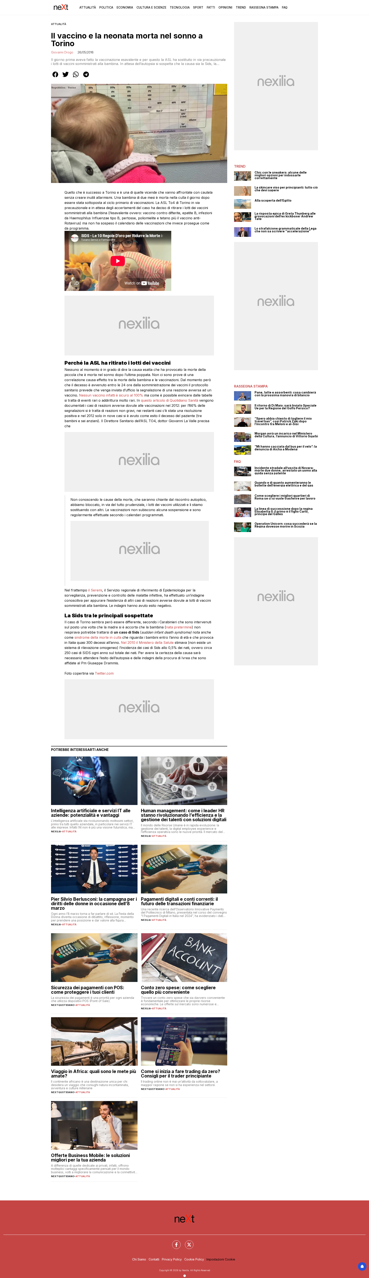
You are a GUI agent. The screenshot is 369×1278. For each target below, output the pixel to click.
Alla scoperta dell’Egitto (273, 200)
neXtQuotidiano (62, 1005)
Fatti (211, 7)
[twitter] (65, 77)
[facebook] (55, 77)
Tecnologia (180, 7)
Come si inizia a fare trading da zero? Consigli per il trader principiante (180, 1073)
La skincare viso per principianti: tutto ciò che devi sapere (286, 189)
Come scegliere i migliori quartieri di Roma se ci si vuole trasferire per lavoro (285, 497)
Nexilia (56, 831)
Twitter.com (104, 673)
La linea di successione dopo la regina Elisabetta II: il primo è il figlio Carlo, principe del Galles (284, 511)
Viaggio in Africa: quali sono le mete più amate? (93, 1073)
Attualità (87, 7)
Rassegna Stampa (263, 7)
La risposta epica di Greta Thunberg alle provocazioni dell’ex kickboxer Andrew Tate (285, 216)
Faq (284, 7)
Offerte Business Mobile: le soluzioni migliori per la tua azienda (90, 1157)
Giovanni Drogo (62, 52)
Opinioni (225, 7)
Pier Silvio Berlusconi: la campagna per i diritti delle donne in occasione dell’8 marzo (94, 903)
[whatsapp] (76, 77)
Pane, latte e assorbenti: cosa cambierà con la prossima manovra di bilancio (285, 394)
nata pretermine (179, 627)
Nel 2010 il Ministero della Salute (147, 642)
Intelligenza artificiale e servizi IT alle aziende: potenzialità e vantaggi (90, 812)
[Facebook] (174, 1242)
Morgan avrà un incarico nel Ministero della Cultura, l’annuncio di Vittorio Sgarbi (286, 435)
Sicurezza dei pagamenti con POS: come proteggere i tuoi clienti (87, 989)
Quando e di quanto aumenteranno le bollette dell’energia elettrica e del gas (284, 484)
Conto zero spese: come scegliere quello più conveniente (178, 989)
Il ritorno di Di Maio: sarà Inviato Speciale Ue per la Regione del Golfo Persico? (285, 407)
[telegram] (86, 77)
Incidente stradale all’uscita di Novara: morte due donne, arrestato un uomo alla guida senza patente (286, 471)
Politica (106, 7)
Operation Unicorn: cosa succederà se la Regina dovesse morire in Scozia (286, 525)
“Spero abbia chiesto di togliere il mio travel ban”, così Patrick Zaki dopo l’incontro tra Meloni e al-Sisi (283, 421)
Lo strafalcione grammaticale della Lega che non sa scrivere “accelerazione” (285, 230)
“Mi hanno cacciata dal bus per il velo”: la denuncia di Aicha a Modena (286, 448)
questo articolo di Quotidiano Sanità (169, 400)
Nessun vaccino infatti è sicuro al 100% (111, 395)
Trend (241, 7)
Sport (198, 7)
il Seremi (95, 590)
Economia (125, 7)
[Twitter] (186, 1242)
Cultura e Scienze (151, 7)
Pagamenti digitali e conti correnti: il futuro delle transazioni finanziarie (179, 901)
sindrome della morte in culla (98, 637)
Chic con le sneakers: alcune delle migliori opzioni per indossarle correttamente (281, 175)
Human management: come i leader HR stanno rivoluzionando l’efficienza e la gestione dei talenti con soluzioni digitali (183, 815)
